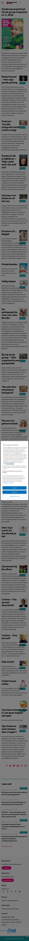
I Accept (14, 487)
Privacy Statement (10, 463)
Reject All (14, 492)
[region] (14, 470)
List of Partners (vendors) (8, 482)
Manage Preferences (14, 496)
